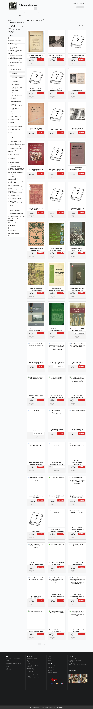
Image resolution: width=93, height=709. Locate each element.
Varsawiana (12, 158)
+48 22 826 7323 (73, 669)
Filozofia (12, 113)
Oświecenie (13, 104)
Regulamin (50, 670)
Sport (11, 214)
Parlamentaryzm (14, 102)
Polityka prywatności (52, 672)
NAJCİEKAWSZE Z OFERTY (45, 12)
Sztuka (11, 134)
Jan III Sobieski (15, 90)
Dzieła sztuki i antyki (14, 233)
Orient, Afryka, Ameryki (15, 166)
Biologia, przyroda (14, 208)
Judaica (11, 161)
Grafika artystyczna (31, 661)
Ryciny (28, 660)
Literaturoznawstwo (14, 154)
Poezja (11, 137)
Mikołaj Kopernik (16, 88)
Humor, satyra (13, 153)
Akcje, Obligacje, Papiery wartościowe (35, 665)
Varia (11, 132)
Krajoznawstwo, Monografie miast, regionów (16, 56)
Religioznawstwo (13, 124)
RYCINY (11, 38)
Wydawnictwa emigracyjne (16, 58)
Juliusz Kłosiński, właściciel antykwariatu (15, 665)
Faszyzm (12, 111)
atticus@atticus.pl (72, 670)
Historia (11, 71)
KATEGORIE (54, 12)
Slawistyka (12, 122)
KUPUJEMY (21, 12)
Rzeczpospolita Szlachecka (17, 77)
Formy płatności (51, 667)
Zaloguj (74, 3)
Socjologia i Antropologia (15, 116)
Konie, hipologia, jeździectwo (16, 213)
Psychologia (12, 118)
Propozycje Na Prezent (15, 44)
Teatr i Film (12, 157)
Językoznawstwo (13, 197)
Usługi (11, 34)
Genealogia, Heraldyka (16, 101)
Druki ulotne (12, 225)
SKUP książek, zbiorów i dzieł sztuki (14, 663)
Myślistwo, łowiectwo (15, 210)
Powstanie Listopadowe (17, 83)
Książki (11, 43)
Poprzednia (31, 644)
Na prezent (11, 235)
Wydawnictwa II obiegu (15, 60)
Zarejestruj (81, 3)
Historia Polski (14, 76)
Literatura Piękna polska (15, 141)
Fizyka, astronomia (14, 174)
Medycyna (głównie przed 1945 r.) (17, 216)
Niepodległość (15, 81)
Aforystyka (12, 139)
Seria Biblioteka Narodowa (16, 148)
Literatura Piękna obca (15, 143)
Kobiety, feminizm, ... (14, 200)
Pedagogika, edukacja (14, 119)
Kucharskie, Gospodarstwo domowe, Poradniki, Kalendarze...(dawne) (15, 52)
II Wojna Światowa (15, 108)
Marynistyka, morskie (14, 195)
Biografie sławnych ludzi (16, 105)
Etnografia (12, 121)
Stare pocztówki (13, 228)
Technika (12, 176)
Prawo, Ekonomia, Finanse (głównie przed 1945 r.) (16, 63)
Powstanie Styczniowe (17, 87)
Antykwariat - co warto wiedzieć (17, 22)
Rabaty (60, 12)
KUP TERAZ (40, 59)
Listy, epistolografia (14, 164)
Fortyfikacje (13, 98)
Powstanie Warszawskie (17, 79)
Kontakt (20, 15)
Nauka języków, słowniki (15, 198)
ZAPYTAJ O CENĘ (79, 333)
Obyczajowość (13, 201)
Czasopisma (12, 65)
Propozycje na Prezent (32, 658)
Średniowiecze (14, 73)
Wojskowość (13, 92)
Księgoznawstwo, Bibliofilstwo (13, 48)
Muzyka (11, 205)
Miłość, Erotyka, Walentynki (16, 202)
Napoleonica (13, 100)
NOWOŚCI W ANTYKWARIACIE (31, 12)
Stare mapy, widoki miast (14, 40)
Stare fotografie (12, 222)
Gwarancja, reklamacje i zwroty (55, 665)
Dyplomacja (13, 97)
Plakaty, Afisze (12, 230)
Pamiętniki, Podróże (14, 162)
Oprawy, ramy (13, 25)
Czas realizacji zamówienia (54, 669)
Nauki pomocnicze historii (17, 95)
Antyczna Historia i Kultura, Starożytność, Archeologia (16, 68)
